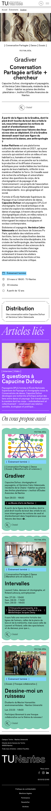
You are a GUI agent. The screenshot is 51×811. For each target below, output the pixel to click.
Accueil (4, 10)
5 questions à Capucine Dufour (22, 379)
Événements (13, 10)
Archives (25, 807)
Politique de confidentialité (25, 789)
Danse (34, 45)
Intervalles (17, 584)
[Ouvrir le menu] (47, 3)
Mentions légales (25, 793)
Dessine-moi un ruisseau (24, 694)
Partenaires (25, 798)
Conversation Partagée (17, 45)
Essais (42, 45)
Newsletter (25, 802)
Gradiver (15, 476)
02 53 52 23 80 (43, 780)
